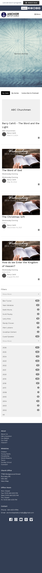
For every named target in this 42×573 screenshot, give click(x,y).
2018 (21, 383)
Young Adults (5, 454)
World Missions (6, 458)
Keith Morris (21, 310)
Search (24, 8)
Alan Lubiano (21, 328)
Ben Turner (21, 301)
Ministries (5, 448)
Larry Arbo (21, 319)
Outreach (4, 464)
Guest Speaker (21, 337)
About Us (4, 434)
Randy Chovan (21, 323)
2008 (21, 392)
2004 (21, 401)
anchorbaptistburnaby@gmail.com (20, 513)
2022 (21, 365)
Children (4, 452)
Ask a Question (6, 436)
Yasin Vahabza (21, 305)
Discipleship (5, 456)
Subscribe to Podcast (30, 93)
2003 (21, 406)
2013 (21, 388)
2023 (21, 361)
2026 (21, 348)
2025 (21, 352)
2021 (21, 370)
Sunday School (6, 462)
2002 (21, 410)
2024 (21, 357)
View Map (5, 481)
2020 (21, 374)
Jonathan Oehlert (21, 332)
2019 (21, 379)
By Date (5, 93)
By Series (15, 93)
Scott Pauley (21, 314)
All (4, 415)
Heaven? (4, 443)
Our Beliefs (5, 438)
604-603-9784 (12, 510)
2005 (21, 397)
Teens (3, 460)
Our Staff (4, 440)
